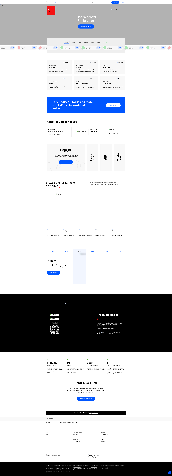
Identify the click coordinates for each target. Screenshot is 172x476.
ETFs (88, 390)
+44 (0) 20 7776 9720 (68, 422)
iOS (104, 328)
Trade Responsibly (49, 465)
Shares (83, 390)
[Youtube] (69, 418)
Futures (101, 388)
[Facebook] (57, 418)
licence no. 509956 (77, 467)
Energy (78, 390)
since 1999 (61, 369)
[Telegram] (72, 418)
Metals (74, 390)
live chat (76, 422)
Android (109, 328)
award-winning (114, 184)
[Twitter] (66, 418)
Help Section (93, 413)
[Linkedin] (63, 418)
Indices (69, 390)
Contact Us (60, 422)
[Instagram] (60, 418)
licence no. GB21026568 (90, 468)
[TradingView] (75, 418)
